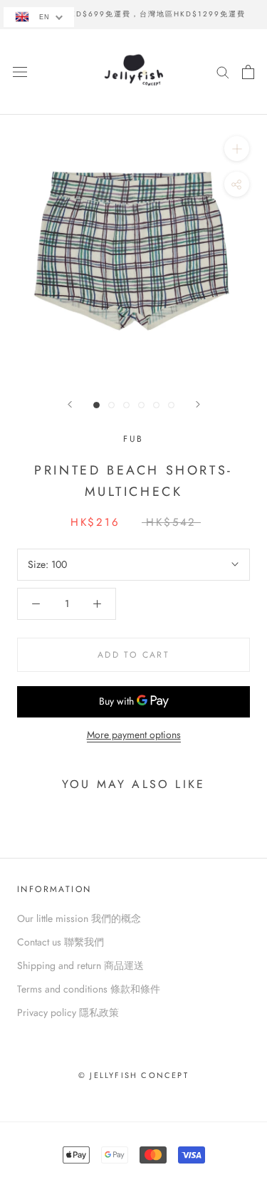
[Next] (198, 404)
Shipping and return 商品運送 (80, 965)
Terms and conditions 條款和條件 (88, 989)
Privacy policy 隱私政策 (68, 1012)
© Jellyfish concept (133, 1075)
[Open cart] (248, 72)
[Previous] (70, 404)
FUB (133, 438)
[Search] (222, 72)
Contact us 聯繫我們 (60, 942)
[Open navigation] (20, 72)
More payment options (134, 734)
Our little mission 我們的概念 (79, 918)
